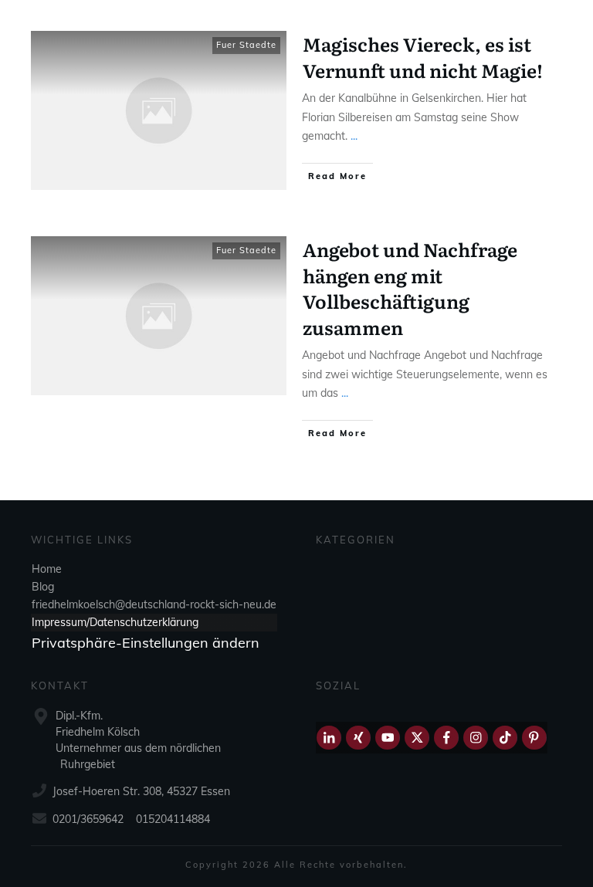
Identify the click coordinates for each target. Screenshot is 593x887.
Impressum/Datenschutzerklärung (115, 622)
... (354, 136)
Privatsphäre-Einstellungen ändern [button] (145, 643)
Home (47, 569)
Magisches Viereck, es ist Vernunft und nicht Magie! (423, 56)
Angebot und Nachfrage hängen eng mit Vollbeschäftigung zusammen (410, 287)
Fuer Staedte (246, 44)
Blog (43, 587)
